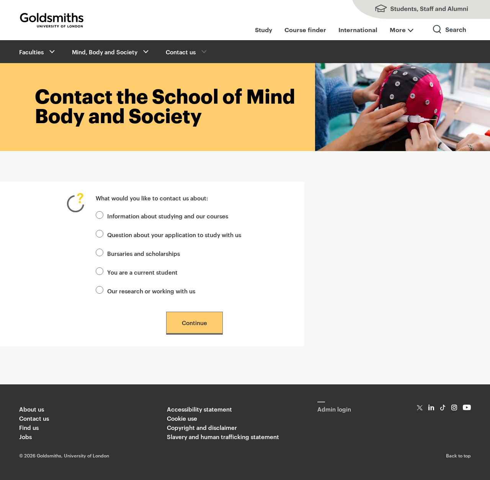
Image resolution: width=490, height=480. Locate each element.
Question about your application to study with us (174, 235)
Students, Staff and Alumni (413, 9)
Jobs (25, 437)
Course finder (305, 29)
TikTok (443, 407)
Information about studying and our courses (167, 216)
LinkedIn (431, 407)
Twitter (420, 407)
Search (450, 36)
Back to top (458, 455)
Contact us (181, 52)
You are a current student (142, 272)
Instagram (454, 407)
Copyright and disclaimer (202, 427)
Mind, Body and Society (104, 52)
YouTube (467, 407)
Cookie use (182, 418)
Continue (194, 323)
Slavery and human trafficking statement (223, 437)
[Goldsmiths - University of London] (51, 20)
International (357, 29)
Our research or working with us (151, 291)
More (398, 29)
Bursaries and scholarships (143, 253)
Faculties (31, 52)
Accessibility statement (199, 409)
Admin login (334, 409)
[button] (51, 51)
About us (31, 409)
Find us (29, 427)
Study (263, 29)
